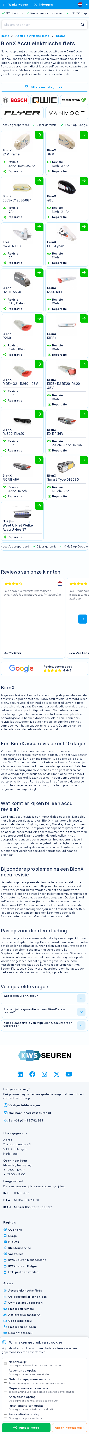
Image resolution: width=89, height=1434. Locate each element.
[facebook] (32, 1074)
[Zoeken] (82, 24)
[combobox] (81, 4)
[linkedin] (20, 1074)
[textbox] (80, 4)
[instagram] (44, 1074)
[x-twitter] (57, 1074)
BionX (60, 36)
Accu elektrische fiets (32, 36)
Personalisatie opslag (26, 1416)
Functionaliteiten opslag (31, 1407)
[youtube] (69, 1074)
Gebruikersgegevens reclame (37, 1381)
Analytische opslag (33, 1398)
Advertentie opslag (30, 1372)
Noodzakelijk (35, 1363)
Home (5, 36)
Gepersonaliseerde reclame (42, 1389)
